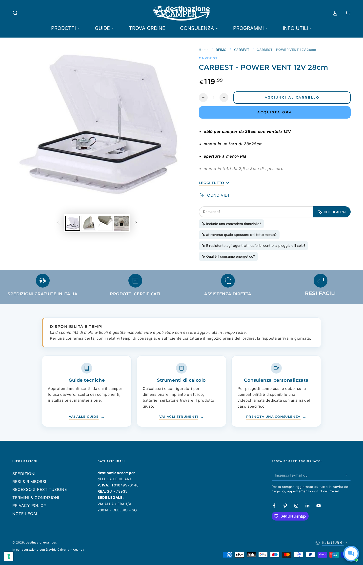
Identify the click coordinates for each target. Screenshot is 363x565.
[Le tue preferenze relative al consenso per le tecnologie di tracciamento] (8, 556)
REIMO (221, 50)
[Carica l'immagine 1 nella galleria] (72, 223)
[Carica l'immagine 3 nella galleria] (105, 223)
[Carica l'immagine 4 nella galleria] (121, 223)
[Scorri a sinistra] (58, 223)
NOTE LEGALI (26, 513)
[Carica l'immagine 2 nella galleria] (88, 223)
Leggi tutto (211, 183)
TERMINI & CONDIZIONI (35, 497)
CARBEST (241, 50)
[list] (181, 287)
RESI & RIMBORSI (29, 481)
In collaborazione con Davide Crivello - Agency (48, 549)
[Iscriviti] (348, 475)
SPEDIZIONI (24, 473)
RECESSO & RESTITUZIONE (39, 489)
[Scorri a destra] (135, 223)
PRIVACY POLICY (29, 505)
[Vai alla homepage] (181, 13)
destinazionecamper (41, 542)
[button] (15, 13)
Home (203, 50)
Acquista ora (274, 112)
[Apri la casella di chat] (351, 554)
